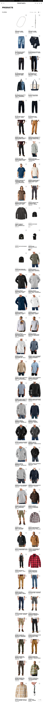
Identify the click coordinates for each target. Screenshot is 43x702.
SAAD (16, 30)
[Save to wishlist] (26, 15)
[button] (35, 12)
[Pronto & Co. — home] (21, 3)
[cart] (41, 3)
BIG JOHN (16, 72)
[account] (39, 3)
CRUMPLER (30, 698)
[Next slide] (27, 21)
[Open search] (4, 3)
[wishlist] (35, 3)
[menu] (2, 3)
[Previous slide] (16, 21)
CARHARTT (17, 136)
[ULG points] (37, 3)
